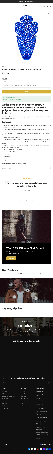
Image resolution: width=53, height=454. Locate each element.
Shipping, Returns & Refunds (8, 396)
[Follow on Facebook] (3, 444)
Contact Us (23, 394)
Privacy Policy (5, 398)
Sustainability (5, 406)
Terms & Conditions (6, 401)
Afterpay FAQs (5, 403)
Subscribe (11, 258)
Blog (22, 403)
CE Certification (5, 408)
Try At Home (4, 391)
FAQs (3, 394)
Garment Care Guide (25, 401)
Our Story (23, 391)
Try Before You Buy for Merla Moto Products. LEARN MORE (26, 1)
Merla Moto (4, 66)
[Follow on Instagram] (6, 444)
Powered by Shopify (15, 449)
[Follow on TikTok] (9, 444)
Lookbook (23, 406)
